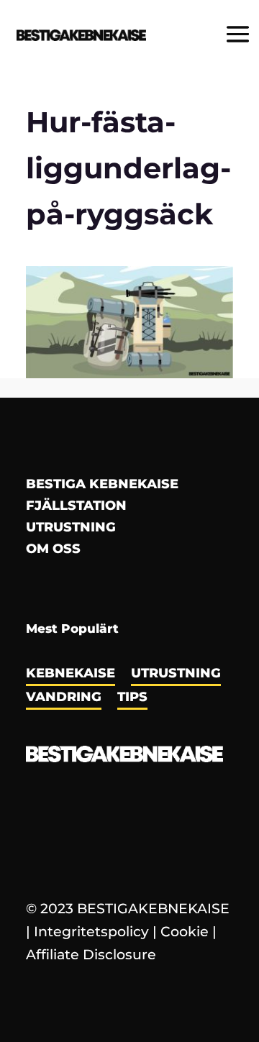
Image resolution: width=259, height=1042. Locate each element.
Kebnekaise (70, 674)
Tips (132, 698)
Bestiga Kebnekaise (102, 485)
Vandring (63, 698)
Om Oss (53, 550)
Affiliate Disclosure (91, 954)
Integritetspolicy (91, 931)
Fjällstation (76, 507)
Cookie (184, 931)
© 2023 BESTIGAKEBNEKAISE (128, 908)
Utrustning (71, 528)
